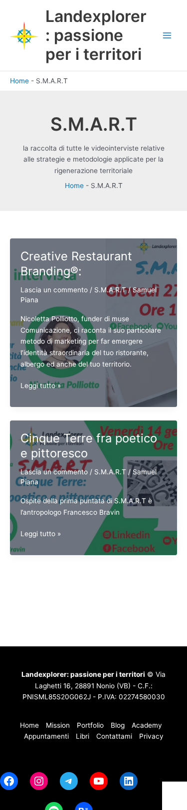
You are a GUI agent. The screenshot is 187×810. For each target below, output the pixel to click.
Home (19, 81)
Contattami (114, 736)
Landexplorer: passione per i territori (96, 35)
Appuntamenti (46, 736)
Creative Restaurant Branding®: (76, 264)
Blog (118, 725)
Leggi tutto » (40, 386)
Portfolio (90, 725)
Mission (58, 725)
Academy (148, 725)
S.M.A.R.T (110, 290)
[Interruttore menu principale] (167, 35)
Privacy (151, 736)
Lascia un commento (54, 290)
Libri (82, 736)
